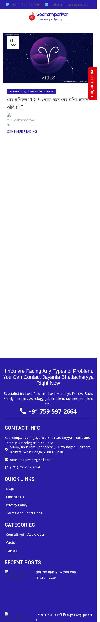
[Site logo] (48, 16)
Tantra (11, 550)
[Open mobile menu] (5, 16)
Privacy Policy (16, 505)
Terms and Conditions (24, 513)
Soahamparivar (23, 120)
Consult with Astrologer (25, 534)
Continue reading (22, 131)
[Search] (91, 16)
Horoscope (35, 91)
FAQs (10, 488)
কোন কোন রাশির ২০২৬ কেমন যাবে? (56, 572)
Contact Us (15, 497)
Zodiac (49, 91)
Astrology (17, 91)
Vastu (10, 542)
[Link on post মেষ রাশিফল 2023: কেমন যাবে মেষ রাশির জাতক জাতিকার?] (48, 58)
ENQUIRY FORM (92, 83)
